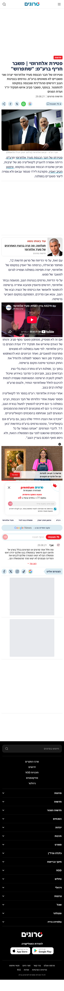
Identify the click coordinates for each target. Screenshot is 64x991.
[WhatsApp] (23, 104)
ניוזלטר (32, 783)
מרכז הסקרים (32, 761)
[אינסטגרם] (17, 571)
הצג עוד (33, 563)
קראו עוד (15, 475)
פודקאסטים (32, 778)
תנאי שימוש (14, 965)
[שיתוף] (3, 104)
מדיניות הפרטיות (39, 969)
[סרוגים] (32, 934)
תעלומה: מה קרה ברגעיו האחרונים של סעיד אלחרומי (25, 247)
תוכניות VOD (32, 772)
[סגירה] (9, 487)
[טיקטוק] (23, 571)
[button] (59, 444)
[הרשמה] (10, 503)
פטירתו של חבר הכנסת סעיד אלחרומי (39, 157)
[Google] (30, 104)
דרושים (32, 767)
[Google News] (30, 571)
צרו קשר (37, 965)
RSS (19, 969)
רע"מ (9, 157)
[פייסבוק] (4, 571)
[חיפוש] (4, 4)
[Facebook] (10, 104)
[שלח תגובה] (5, 537)
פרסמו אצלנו (49, 965)
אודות (26, 969)
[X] (17, 104)
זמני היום (26, 965)
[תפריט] (59, 4)
